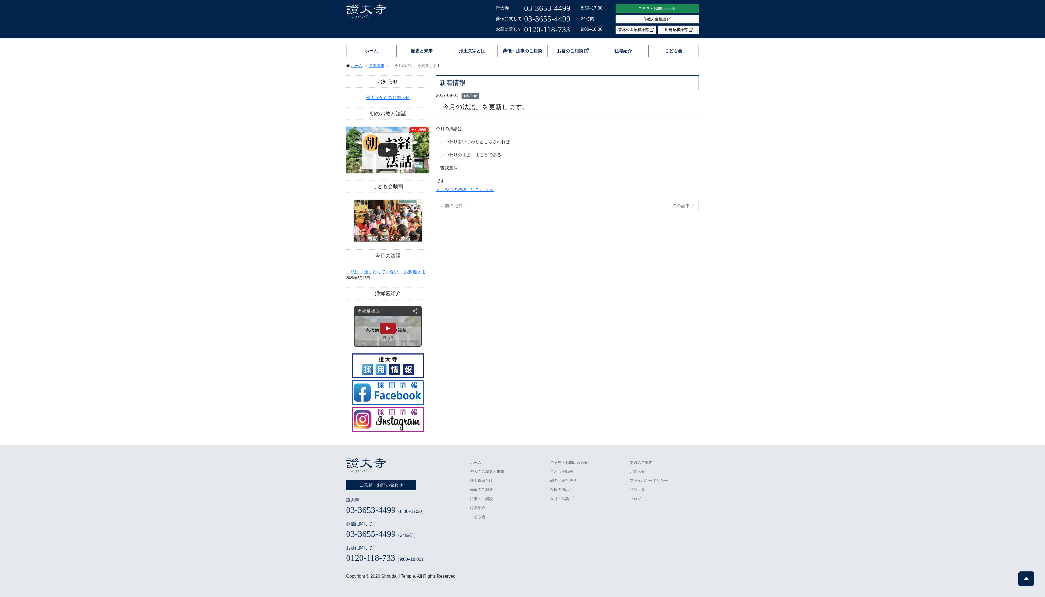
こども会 (673, 50)
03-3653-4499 (547, 8)
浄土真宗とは (472, 50)
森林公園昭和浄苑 (634, 29)
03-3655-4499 (547, 18)
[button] (1026, 578)
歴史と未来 (422, 50)
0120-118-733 (547, 29)
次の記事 (681, 205)
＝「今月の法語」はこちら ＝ (465, 189)
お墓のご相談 (570, 50)
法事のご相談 (481, 499)
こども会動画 (561, 471)
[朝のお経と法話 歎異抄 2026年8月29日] (387, 150)
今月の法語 (560, 499)
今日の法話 (560, 489)
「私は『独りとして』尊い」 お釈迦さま (386, 272)
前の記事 (453, 205)
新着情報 (376, 66)
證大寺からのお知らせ (388, 97)
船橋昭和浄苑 (677, 29)
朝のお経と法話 (563, 480)
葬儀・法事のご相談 (522, 50)
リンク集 (637, 489)
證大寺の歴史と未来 (487, 471)
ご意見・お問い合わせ (657, 8)
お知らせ (637, 471)
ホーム (371, 50)
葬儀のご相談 (481, 489)
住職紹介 (623, 50)
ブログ (635, 499)
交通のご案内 (641, 462)
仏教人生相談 (655, 19)
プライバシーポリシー (649, 480)
